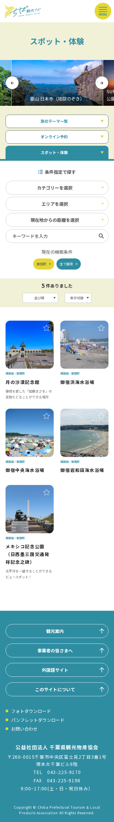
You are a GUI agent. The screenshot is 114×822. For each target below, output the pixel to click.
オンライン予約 (54, 136)
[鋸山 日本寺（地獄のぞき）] (57, 83)
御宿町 (41, 264)
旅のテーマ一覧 (54, 121)
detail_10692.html (79, 324)
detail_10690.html (25, 412)
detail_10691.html (79, 412)
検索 (101, 236)
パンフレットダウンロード (37, 720)
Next (102, 82)
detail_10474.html (25, 489)
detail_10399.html (25, 324)
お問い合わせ (24, 729)
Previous (12, 82)
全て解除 (66, 264)
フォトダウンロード (31, 711)
